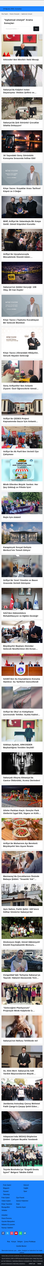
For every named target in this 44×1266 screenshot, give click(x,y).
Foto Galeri (7, 1185)
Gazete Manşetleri (8, 1221)
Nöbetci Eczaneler (8, 1224)
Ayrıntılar (32, 1263)
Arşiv (18, 1204)
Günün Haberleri (22, 1201)
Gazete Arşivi (21, 1207)
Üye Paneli (20, 1198)
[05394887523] (20, 1233)
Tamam (39, 1263)
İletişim (20, 1241)
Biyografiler (6, 1207)
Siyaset (5, 1191)
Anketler (5, 1215)
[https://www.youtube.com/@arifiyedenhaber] (16, 1233)
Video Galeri (6, 1201)
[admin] (24, 1233)
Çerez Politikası (30, 1241)
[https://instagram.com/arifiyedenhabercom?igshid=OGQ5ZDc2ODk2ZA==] (11, 1233)
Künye (13, 1241)
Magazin (6, 1188)
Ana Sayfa (5, 14)
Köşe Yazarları (7, 1204)
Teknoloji (6, 1194)
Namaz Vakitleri (7, 1228)
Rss (8, 1241)
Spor (25, 1191)
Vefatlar (4, 1210)
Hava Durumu (7, 1218)
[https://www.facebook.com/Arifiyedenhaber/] (3, 1233)
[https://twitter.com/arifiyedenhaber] (7, 1233)
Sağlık (26, 1188)
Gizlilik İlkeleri (21, 1246)
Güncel (26, 1185)
